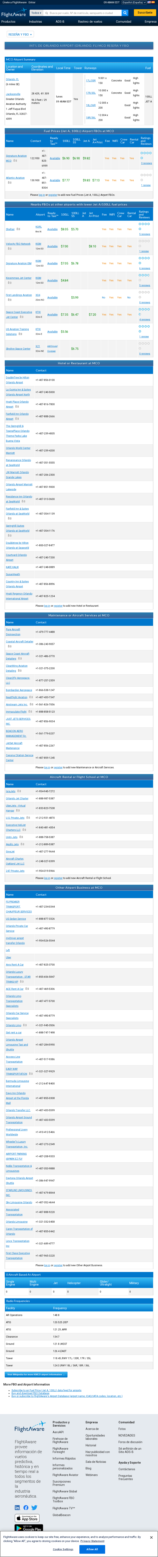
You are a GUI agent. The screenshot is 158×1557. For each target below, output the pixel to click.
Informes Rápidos (64, 1458)
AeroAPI (58, 1432)
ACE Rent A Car (14, 989)
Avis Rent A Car (15, 964)
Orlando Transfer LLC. (18, 1110)
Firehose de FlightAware (60, 1440)
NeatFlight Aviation (16, 697)
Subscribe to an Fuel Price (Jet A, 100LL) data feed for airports (46, 1390)
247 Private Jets (15, 871)
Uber (8, 957)
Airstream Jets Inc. (17, 704)
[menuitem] (8, 22)
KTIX (38, 312)
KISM (38, 243)
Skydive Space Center (18, 348)
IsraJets (10, 791)
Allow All (92, 1549)
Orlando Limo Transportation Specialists (14, 1001)
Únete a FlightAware (15, 2)
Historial (91, 1445)
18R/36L (91, 117)
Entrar (32, 2)
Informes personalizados (63, 1466)
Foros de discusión (130, 1442)
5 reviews (144, 234)
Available (55, 158)
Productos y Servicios (61, 1424)
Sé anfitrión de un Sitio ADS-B (129, 1450)
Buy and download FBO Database (30, 1393)
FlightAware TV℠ (64, 1508)
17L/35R (91, 80)
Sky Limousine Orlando (19, 1202)
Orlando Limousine (17, 1221)
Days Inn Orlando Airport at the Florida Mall (17, 1098)
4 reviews (144, 319)
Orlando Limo (13, 1025)
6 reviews (144, 268)
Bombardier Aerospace (19, 690)
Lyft (8, 950)
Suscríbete (145, 12)
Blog (88, 1468)
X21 (38, 346)
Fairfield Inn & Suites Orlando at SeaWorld (17, 511)
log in (42, 195)
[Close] (151, 1537)
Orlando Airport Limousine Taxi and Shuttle (17, 1044)
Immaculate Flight (16, 711)
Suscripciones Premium (62, 1483)
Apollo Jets (12, 844)
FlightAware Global (65, 1491)
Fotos (122, 1429)
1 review (146, 185)
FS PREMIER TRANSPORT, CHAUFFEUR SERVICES (19, 906)
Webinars (92, 1475)
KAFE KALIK (12, 567)
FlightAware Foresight (60, 1450)
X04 (38, 295)
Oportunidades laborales (95, 1437)
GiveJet (10, 851)
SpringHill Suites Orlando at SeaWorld (17, 528)
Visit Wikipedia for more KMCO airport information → (36, 1374)
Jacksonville (13, 94)
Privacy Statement (92, 1541)
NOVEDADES (126, 1435)
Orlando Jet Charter (17, 798)
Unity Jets (11, 837)
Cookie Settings (63, 1549)
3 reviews (146, 163)
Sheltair (10, 229)
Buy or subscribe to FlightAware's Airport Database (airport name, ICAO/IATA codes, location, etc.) (67, 1396)
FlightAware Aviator (65, 1475)
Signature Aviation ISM (18, 263)
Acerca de (92, 1429)
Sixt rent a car (14, 1032)
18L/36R (91, 105)
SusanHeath (13, 574)
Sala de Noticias (96, 1461)
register (52, 195)
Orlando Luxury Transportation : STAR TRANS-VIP (18, 976)
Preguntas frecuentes (125, 1477)
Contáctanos (126, 1469)
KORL (39, 226)
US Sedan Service (16, 918)
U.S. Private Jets (15, 817)
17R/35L (91, 93)
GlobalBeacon (62, 1515)
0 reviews (144, 302)
